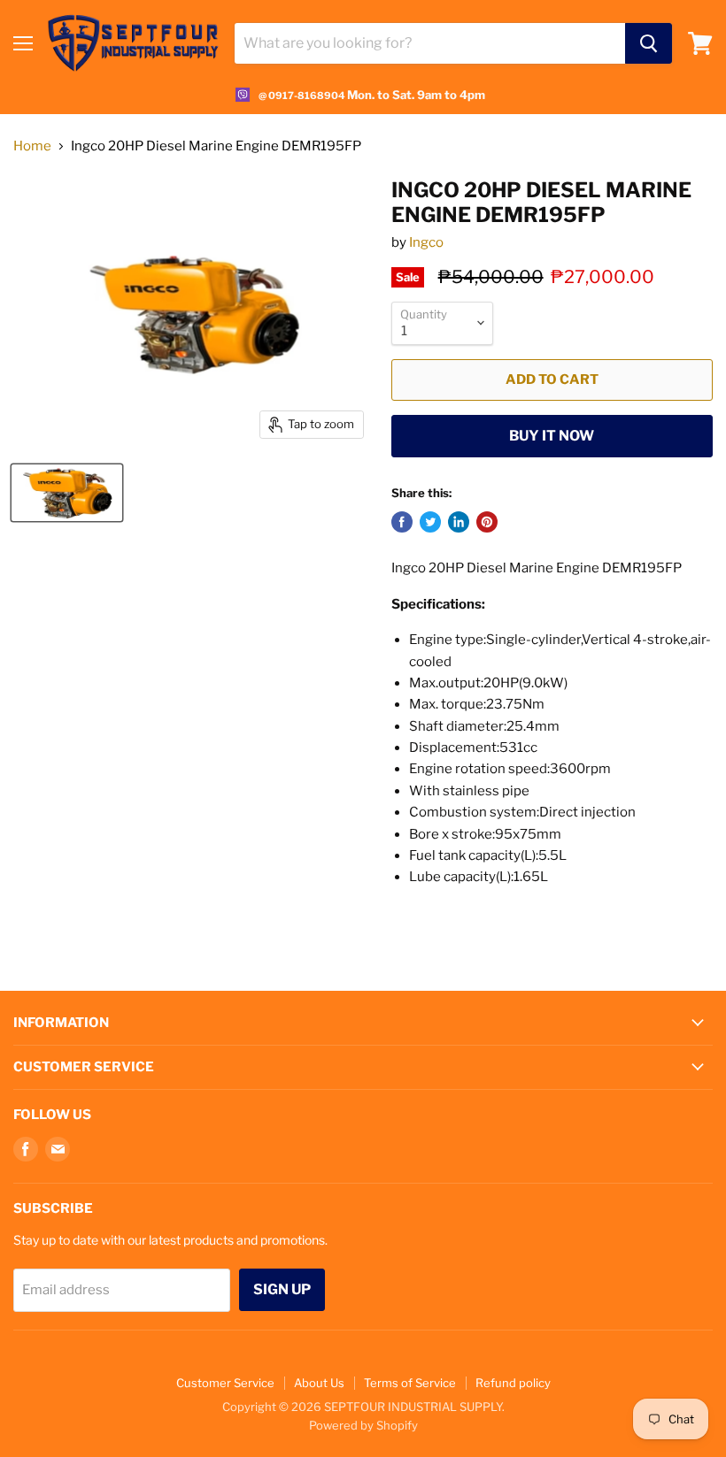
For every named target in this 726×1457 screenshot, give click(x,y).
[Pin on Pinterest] (487, 522)
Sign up (282, 1289)
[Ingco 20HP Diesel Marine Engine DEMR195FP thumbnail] (67, 492)
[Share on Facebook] (402, 522)
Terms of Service (410, 1383)
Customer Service (225, 1383)
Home (32, 146)
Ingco (426, 242)
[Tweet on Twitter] (430, 522)
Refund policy (513, 1383)
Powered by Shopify (363, 1425)
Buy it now (551, 435)
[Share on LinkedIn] (458, 522)
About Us (319, 1383)
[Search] (648, 43)
